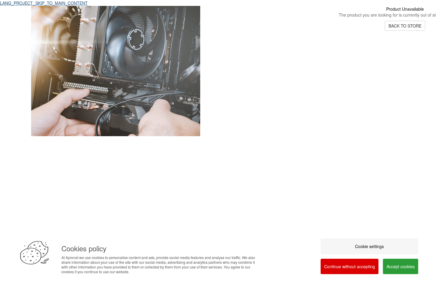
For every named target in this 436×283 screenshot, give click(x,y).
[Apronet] (115, 140)
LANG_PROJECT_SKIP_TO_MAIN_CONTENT (44, 3)
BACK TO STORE (405, 26)
